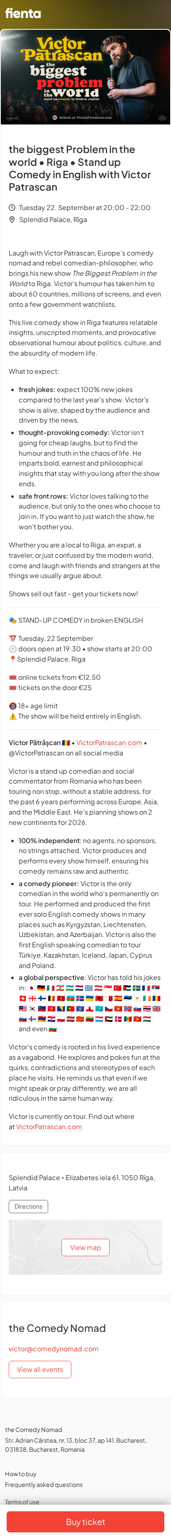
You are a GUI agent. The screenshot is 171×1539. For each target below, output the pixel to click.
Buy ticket (85, 1521)
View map (85, 1247)
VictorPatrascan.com (109, 742)
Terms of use (22, 1502)
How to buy (21, 1473)
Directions (28, 1206)
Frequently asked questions (44, 1484)
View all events (40, 1369)
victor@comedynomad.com (54, 1348)
